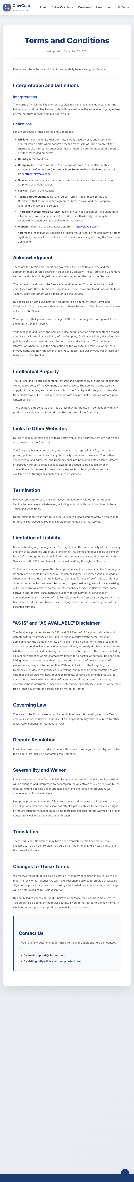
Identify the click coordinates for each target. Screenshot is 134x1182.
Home (42, 7)
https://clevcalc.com (37, 173)
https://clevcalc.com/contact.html (59, 961)
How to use (103, 7)
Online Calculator (62, 7)
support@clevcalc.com (50, 955)
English (123, 7)
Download (84, 7)
